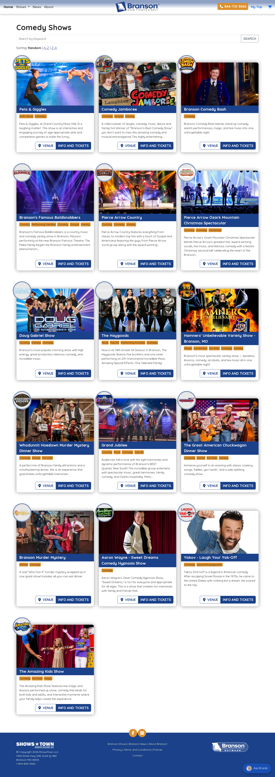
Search (249, 38)
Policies (157, 749)
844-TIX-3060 (235, 6)
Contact (137, 755)
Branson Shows (117, 744)
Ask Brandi (260, 768)
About (49, 7)
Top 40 (114, 342)
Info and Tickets (73, 146)
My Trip (256, 7)
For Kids (214, 348)
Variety (130, 116)
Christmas (215, 230)
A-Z (46, 48)
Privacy (117, 749)
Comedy (40, 116)
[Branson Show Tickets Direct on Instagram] (142, 733)
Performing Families (44, 224)
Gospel (119, 116)
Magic (188, 348)
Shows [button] (21, 7)
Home (8, 7)
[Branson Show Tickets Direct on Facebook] (133, 733)
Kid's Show (26, 116)
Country (25, 224)
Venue (48, 146)
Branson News (138, 744)
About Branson (158, 744)
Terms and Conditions (137, 749)
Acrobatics (200, 348)
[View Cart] (270, 7)
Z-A (54, 48)
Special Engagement (209, 564)
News (37, 7)
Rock (105, 342)
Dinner (36, 457)
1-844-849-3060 (25, 763)
